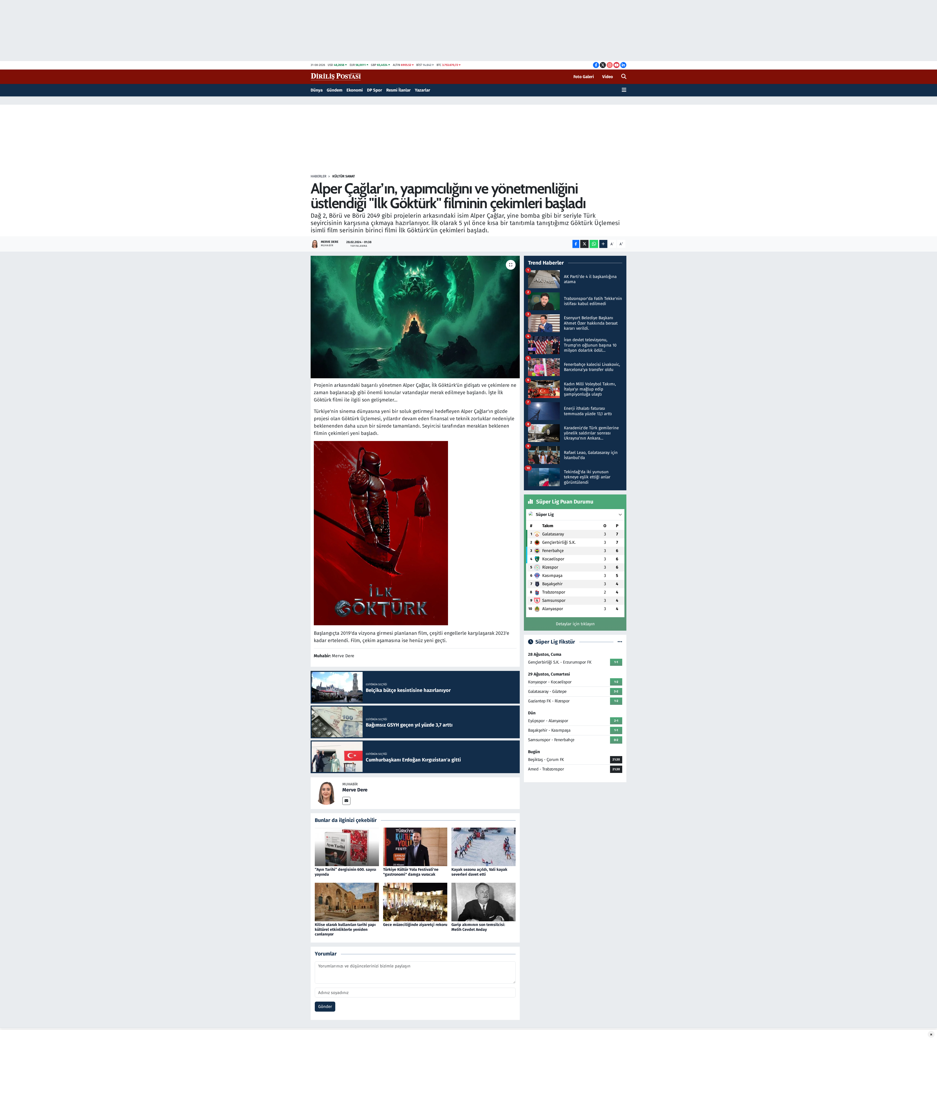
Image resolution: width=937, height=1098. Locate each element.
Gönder (325, 1006)
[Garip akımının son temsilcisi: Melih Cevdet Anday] (483, 901)
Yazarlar (422, 90)
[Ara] (623, 77)
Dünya (317, 90)
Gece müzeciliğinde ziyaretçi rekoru (415, 924)
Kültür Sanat (343, 176)
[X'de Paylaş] (584, 244)
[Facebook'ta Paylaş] (575, 244)
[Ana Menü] (624, 90)
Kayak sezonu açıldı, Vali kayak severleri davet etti (479, 871)
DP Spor (374, 90)
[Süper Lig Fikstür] (620, 642)
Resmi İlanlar (398, 90)
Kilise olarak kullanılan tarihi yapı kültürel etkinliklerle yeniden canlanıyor (345, 929)
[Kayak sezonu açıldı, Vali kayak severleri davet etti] (483, 846)
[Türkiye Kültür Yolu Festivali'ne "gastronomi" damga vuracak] (415, 846)
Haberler (318, 176)
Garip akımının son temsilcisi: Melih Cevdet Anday (478, 927)
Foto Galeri (583, 76)
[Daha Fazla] (603, 244)
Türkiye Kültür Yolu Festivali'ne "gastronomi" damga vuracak (410, 871)
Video (607, 76)
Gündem (334, 90)
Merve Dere (354, 790)
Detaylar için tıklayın (575, 623)
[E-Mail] (346, 801)
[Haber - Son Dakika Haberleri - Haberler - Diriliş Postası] (336, 76)
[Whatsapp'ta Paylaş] (594, 244)
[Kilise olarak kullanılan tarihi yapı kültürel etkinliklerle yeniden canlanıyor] (347, 901)
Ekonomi (354, 90)
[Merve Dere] (326, 792)
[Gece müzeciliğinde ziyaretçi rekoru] (415, 901)
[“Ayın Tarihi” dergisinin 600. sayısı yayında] (347, 846)
